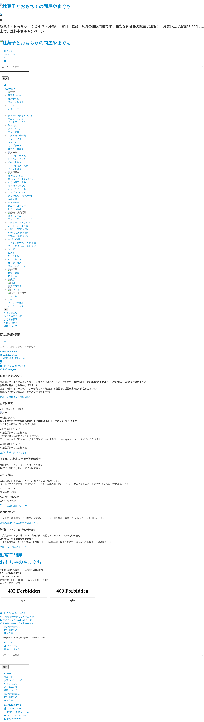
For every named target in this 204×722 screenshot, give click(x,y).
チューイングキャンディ (20, 115)
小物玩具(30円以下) (18, 229)
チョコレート (14, 108)
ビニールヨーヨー (17, 205)
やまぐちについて (13, 316)
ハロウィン (16, 289)
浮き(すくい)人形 (16, 185)
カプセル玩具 (14, 262)
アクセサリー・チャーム (20, 219)
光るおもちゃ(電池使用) (20, 195)
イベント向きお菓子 (18, 165)
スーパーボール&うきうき (21, 179)
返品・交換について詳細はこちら (16, 397)
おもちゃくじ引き (17, 159)
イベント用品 (14, 162)
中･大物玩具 (14, 239)
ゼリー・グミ (14, 139)
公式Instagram (9, 369)
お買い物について (13, 312)
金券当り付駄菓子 (17, 149)
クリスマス (16, 286)
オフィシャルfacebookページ (17, 620)
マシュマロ (13, 132)
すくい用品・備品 (17, 182)
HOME (7, 673)
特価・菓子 (13, 276)
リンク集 (8, 633)
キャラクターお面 (17, 189)
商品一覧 (9, 88)
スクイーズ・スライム (19, 222)
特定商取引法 (10, 630)
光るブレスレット (17, 192)
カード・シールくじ (18, 226)
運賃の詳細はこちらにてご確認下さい (19, 523)
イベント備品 (14, 169)
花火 (13, 282)
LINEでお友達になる (16, 715)
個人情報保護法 (12, 626)
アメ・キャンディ (17, 129)
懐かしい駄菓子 (16, 102)
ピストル (12, 252)
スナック (12, 105)
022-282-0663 (9, 355)
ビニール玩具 (14, 209)
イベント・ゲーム (17, 155)
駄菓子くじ (13, 98)
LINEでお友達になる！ (14, 366)
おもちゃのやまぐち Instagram (17, 623)
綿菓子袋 (12, 199)
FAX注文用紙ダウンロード (15, 505)
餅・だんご (13, 125)
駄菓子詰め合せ (16, 95)
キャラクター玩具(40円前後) (22, 242)
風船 (13, 279)
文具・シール (14, 216)
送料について (10, 326)
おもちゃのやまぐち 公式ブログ (18, 616)
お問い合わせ (10, 322)
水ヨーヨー (13, 202)
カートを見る (13, 649)
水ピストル (13, 256)
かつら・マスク (16, 306)
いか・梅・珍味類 (17, 135)
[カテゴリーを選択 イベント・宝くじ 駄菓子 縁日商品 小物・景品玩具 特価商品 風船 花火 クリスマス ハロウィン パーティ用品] (102, 66)
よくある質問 (10, 319)
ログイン (8, 51)
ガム (10, 112)
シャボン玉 (13, 249)
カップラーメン (16, 145)
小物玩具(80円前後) (18, 236)
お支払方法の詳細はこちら (13, 452)
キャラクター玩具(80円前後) (22, 246)
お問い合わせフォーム (13, 358)
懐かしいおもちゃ (17, 266)
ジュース (12, 142)
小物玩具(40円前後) (18, 232)
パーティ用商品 (16, 303)
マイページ (9, 54)
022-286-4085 (9, 351)
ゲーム (11, 299)
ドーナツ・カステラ (18, 122)
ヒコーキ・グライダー (19, 259)
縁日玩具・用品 (16, 175)
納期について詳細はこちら (13, 547)
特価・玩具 (13, 272)
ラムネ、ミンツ (16, 118)
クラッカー (13, 296)
